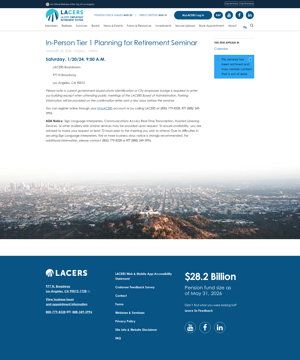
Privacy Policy (125, 321)
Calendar (221, 49)
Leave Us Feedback (199, 310)
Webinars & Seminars (129, 313)
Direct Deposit (153, 15)
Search (252, 25)
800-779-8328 (56, 312)
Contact (121, 295)
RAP (218, 15)
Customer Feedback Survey (135, 287)
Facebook (239, 15)
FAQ (118, 338)
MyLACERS (104, 108)
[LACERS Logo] (64, 15)
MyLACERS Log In (193, 15)
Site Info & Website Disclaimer (136, 330)
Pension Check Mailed (113, 15)
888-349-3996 (82, 312)
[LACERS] (66, 272)
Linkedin (249, 15)
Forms (119, 304)
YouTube (229, 15)
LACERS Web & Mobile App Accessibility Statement (143, 276)
